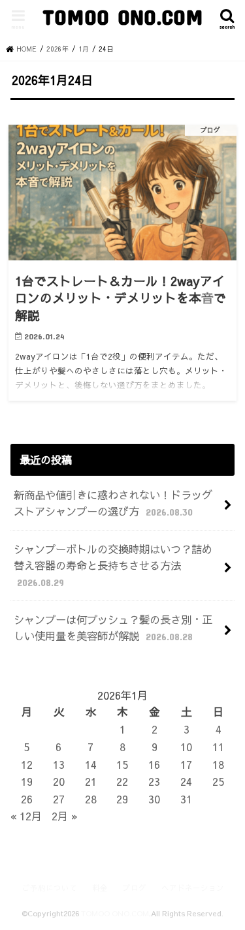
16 (154, 764)
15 (122, 764)
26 (27, 799)
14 (91, 764)
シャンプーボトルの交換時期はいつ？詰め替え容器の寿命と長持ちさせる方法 (113, 564)
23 (154, 781)
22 (122, 781)
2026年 (57, 49)
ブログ (134, 887)
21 (91, 781)
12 (27, 764)
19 (27, 781)
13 (59, 764)
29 (122, 799)
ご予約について (49, 887)
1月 (83, 49)
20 (59, 781)
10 (186, 746)
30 (154, 799)
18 (218, 764)
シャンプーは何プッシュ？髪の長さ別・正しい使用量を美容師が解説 (113, 627)
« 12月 (26, 816)
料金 (100, 887)
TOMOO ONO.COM (122, 16)
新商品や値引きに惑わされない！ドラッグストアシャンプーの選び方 (113, 503)
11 (218, 746)
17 (186, 764)
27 (59, 799)
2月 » (65, 816)
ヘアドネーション (192, 887)
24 (186, 781)
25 (218, 781)
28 (91, 799)
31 (186, 799)
